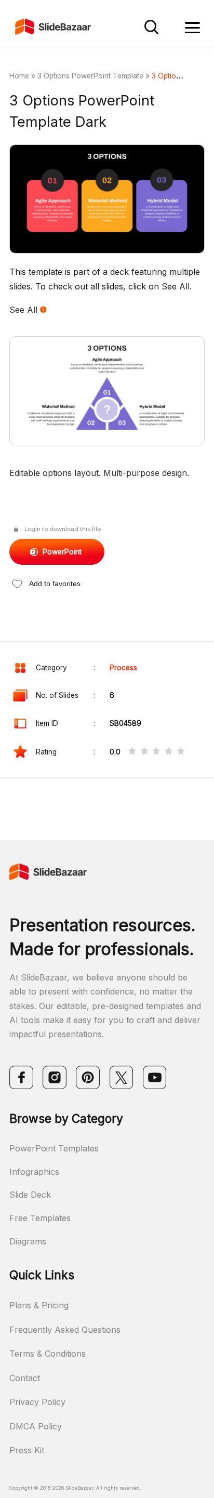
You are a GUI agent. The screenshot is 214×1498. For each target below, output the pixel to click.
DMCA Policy (35, 1426)
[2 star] (144, 752)
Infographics (34, 1171)
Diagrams (27, 1241)
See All (24, 309)
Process (123, 668)
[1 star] (132, 752)
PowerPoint (62, 552)
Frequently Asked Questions (65, 1329)
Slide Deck (30, 1194)
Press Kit (26, 1450)
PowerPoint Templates (54, 1148)
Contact (24, 1378)
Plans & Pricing (39, 1305)
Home (19, 76)
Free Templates (40, 1218)
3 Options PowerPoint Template (90, 76)
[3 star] (156, 752)
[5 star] (180, 752)
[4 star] (168, 752)
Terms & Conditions (47, 1353)
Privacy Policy (37, 1402)
